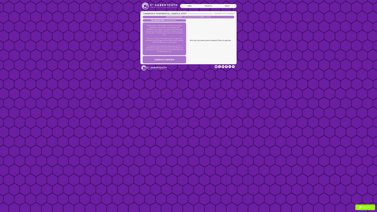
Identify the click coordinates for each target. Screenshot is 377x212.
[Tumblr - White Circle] (219, 66)
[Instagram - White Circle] (233, 66)
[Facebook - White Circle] (226, 66)
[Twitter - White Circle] (222, 66)
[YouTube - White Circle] (216, 66)
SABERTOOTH (166, 5)
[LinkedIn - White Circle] (229, 66)
